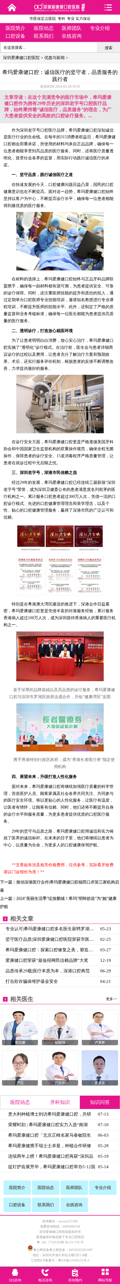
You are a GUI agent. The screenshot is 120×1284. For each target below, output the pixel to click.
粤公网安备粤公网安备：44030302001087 (63, 1250)
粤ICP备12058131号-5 (73, 1260)
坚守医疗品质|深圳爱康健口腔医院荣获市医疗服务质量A (51, 939)
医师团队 (72, 28)
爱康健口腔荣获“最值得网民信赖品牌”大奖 (47, 960)
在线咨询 (72, 36)
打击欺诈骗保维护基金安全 (32, 981)
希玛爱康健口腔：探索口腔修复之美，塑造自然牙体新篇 (51, 950)
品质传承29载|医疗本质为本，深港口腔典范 (48, 971)
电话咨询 (45, 1280)
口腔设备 (15, 36)
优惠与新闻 (54, 58)
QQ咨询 (15, 1280)
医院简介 (15, 28)
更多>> (111, 999)
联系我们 (44, 36)
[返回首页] (12, 7)
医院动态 (44, 28)
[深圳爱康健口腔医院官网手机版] (60, 9)
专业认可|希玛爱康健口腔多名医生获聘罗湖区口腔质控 (51, 928)
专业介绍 (100, 28)
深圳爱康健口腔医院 (21, 58)
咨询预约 (75, 1280)
